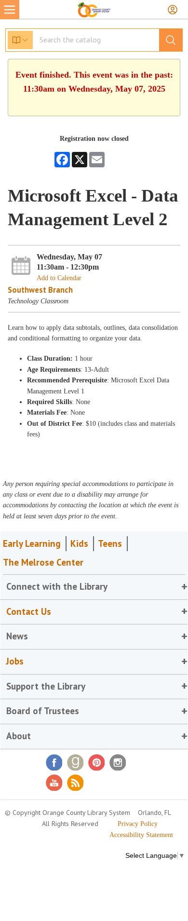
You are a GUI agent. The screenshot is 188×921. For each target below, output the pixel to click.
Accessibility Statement (141, 835)
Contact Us (28, 611)
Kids (79, 543)
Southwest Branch (40, 289)
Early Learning (32, 543)
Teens (110, 543)
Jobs (15, 661)
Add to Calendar (59, 278)
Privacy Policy (138, 823)
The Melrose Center (43, 562)
